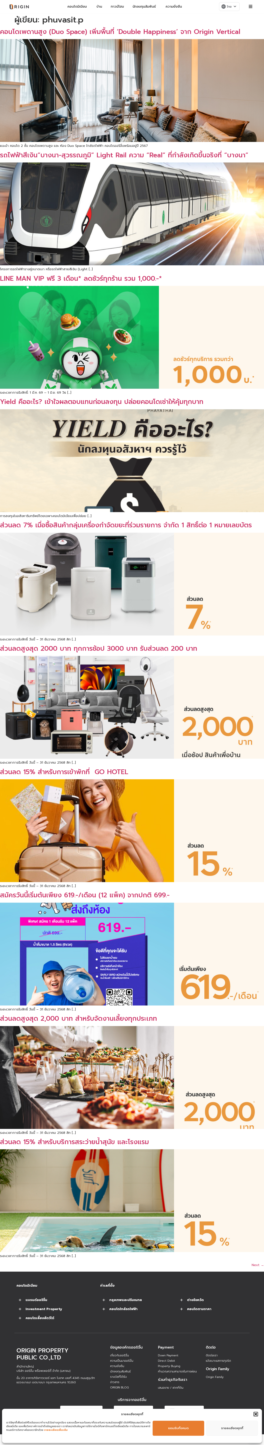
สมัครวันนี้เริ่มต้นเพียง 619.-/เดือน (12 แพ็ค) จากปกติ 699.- (85, 895)
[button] (256, 1414)
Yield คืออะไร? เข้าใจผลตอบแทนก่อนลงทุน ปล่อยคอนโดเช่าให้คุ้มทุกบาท (101, 402)
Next (258, 1265)
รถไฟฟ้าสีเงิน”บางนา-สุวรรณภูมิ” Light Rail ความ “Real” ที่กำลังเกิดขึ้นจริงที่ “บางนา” (124, 155)
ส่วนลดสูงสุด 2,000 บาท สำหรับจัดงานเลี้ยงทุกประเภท (78, 1019)
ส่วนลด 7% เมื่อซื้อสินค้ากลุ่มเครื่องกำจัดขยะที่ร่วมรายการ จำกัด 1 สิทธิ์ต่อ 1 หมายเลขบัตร (126, 525)
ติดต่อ (211, 1347)
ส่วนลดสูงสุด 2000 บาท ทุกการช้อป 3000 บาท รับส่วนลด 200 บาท (98, 649)
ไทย (229, 6)
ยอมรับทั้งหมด (178, 1428)
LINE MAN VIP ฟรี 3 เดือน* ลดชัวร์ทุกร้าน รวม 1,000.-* (81, 279)
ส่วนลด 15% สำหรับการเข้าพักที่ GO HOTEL (64, 772)
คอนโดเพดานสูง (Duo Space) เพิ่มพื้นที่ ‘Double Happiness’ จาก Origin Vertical (120, 32)
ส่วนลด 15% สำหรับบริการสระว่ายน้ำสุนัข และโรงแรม (74, 1142)
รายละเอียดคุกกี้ (232, 1428)
